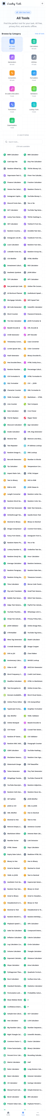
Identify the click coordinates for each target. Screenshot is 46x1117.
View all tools (39, 34)
